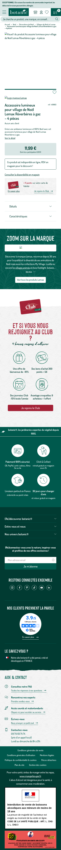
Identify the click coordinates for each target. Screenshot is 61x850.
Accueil (7, 24)
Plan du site (19, 765)
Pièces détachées (48, 760)
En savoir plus (14, 191)
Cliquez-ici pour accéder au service (26, 712)
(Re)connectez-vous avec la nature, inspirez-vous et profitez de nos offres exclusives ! (30, 549)
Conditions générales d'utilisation (21, 755)
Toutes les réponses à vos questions (26, 690)
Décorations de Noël (26, 24)
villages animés (22, 267)
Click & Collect (43, 461)
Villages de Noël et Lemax (46, 24)
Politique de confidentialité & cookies (21, 760)
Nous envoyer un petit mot (22, 723)
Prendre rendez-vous (20, 701)
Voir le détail (10, 138)
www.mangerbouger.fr (30, 776)
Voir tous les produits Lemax (30, 279)
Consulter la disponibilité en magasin (22, 174)
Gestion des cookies (37, 765)
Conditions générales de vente (30, 750)
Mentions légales (47, 755)
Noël (14, 24)
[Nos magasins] (35, 12)
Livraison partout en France (17, 491)
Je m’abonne (30, 566)
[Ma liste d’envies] (46, 12)
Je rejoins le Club (41, 191)
